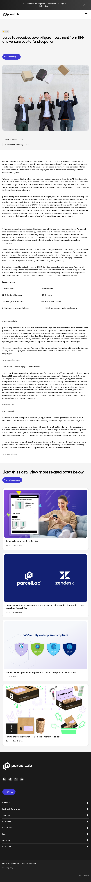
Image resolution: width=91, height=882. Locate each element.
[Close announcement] (84, 5)
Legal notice (84, 875)
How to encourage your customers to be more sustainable (33, 737)
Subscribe (43, 6)
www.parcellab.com (11, 360)
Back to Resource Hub (14, 140)
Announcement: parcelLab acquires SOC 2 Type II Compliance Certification (41, 672)
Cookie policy (7, 868)
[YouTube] (22, 780)
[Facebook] (10, 780)
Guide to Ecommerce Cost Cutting (22, 541)
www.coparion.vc (9, 454)
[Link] (17, 767)
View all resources (12, 480)
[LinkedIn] (4, 780)
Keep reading (10, 57)
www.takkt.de (8, 404)
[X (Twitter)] (16, 780)
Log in (7, 792)
